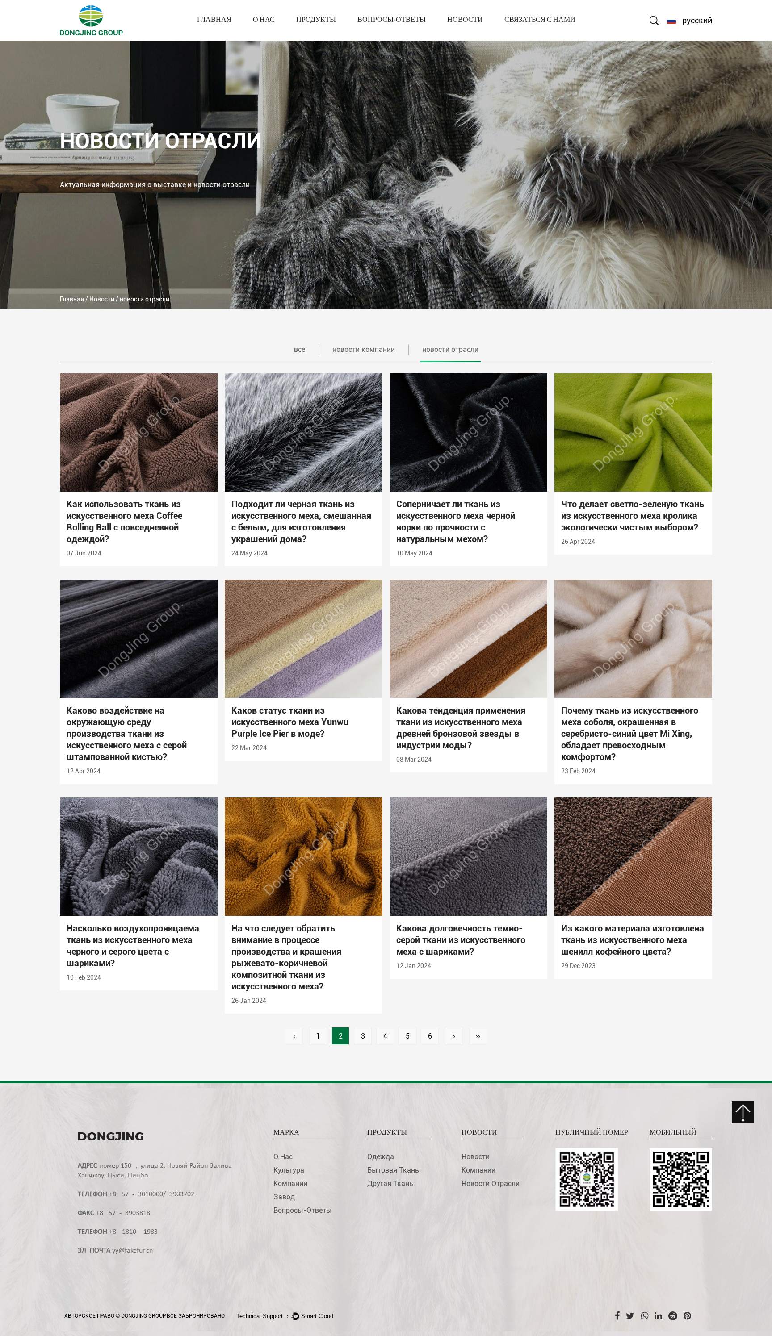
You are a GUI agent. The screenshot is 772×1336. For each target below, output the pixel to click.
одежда (310, 39)
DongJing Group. (144, 1316)
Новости (465, 20)
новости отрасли (475, 38)
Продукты (316, 20)
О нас (264, 20)
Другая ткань (318, 37)
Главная (214, 20)
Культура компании (283, 38)
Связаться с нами (539, 20)
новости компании (479, 39)
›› (478, 1036)
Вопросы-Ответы (391, 20)
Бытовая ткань (320, 38)
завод (263, 37)
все (299, 349)
